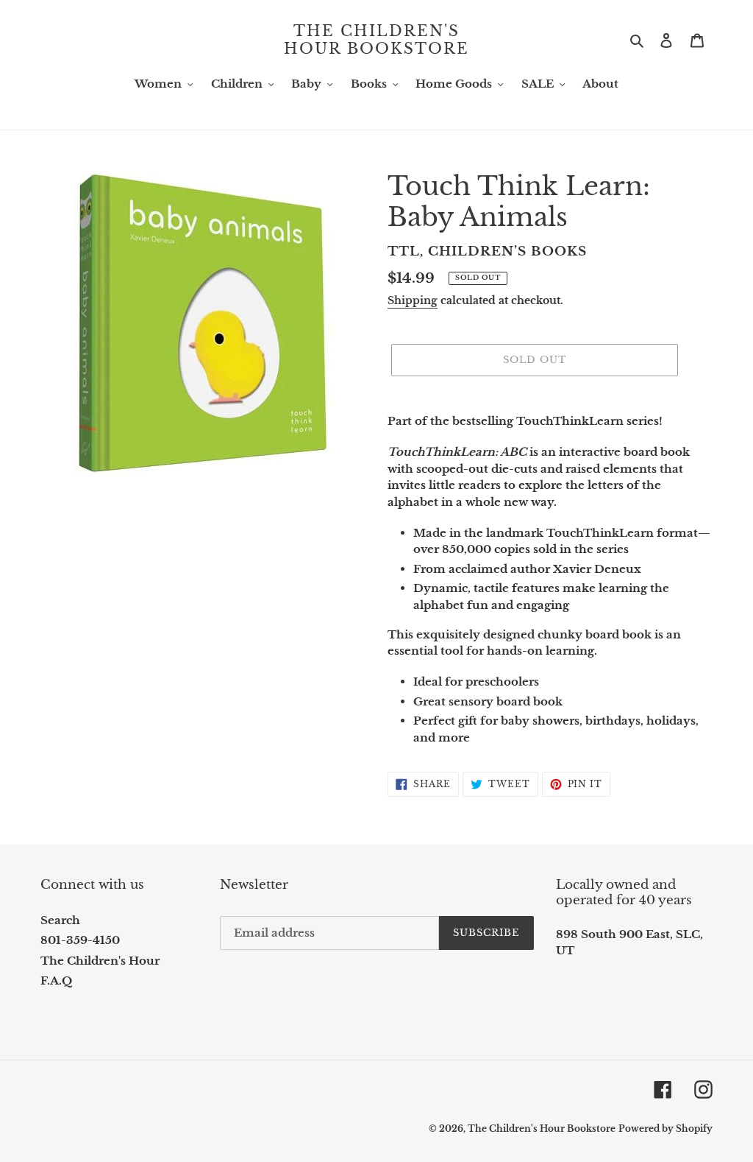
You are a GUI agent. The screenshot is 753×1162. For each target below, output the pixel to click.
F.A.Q (56, 980)
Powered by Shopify (665, 1128)
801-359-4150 (80, 940)
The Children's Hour (100, 961)
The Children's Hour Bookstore (376, 39)
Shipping (413, 300)
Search (60, 920)
